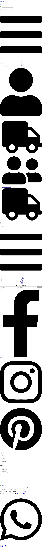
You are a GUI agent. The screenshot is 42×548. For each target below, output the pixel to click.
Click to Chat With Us (3, 546)
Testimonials (6, 66)
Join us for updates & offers (21, 285)
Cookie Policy (4, 471)
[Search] (12, 8)
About (22, 64)
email (20, 491)
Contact (3, 458)
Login (1, 117)
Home (22, 283)
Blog (22, 65)
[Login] (21, 115)
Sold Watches (22, 278)
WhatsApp (24, 491)
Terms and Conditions (5, 472)
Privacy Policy (4, 469)
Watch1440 (2, 1)
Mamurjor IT (21, 493)
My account (4, 461)
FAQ (22, 62)
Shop (22, 60)
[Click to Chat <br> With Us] (21, 543)
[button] (21, 34)
